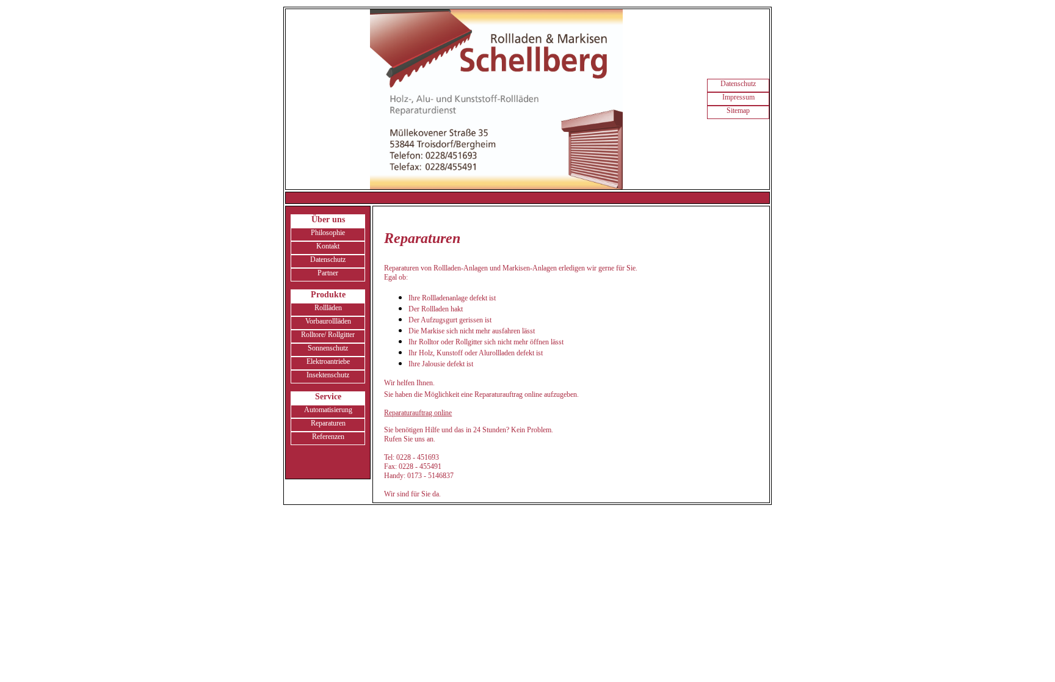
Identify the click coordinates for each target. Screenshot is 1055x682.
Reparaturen (328, 423)
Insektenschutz (327, 375)
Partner (327, 273)
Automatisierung (328, 409)
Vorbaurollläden (328, 321)
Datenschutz (738, 83)
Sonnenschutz (328, 348)
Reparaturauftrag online (418, 412)
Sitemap (738, 110)
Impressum (738, 97)
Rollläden (328, 307)
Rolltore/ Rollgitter (328, 334)
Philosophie (328, 232)
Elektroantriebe (328, 361)
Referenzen (328, 436)
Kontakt (327, 246)
